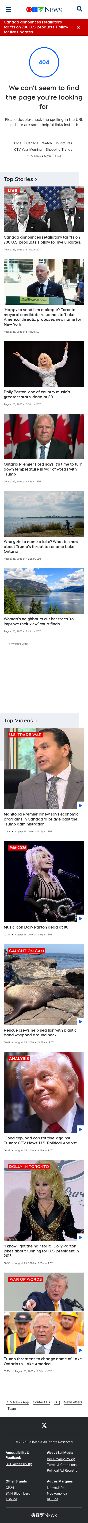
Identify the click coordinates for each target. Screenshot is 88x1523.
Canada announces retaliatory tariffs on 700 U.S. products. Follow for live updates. (42, 240)
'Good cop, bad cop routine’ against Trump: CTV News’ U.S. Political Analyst (40, 1140)
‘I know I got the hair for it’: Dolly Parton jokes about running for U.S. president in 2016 (41, 1251)
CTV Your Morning (28, 149)
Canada (32, 143)
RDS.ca (52, 1499)
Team (12, 1408)
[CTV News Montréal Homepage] (44, 9)
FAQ (57, 1402)
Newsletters (73, 1402)
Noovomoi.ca (57, 1493)
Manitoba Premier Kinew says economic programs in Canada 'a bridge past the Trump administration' (41, 819)
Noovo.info (55, 1488)
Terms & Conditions (62, 1465)
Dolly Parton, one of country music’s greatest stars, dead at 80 (37, 394)
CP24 (10, 1488)
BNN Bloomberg (18, 1493)
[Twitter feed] (44, 1425)
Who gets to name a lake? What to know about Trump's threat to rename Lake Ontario (41, 546)
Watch (47, 143)
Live (58, 156)
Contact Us (41, 1402)
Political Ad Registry (62, 1470)
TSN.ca (11, 1499)
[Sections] (8, 9)
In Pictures (64, 143)
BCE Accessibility (19, 1464)
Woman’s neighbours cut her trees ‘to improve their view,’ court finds (39, 621)
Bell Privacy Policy (61, 1459)
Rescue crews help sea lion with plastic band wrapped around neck (40, 1033)
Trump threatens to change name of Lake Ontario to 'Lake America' (43, 1361)
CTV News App (17, 1402)
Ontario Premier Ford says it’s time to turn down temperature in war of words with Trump (43, 469)
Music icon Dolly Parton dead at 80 (36, 927)
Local (18, 143)
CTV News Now (39, 156)
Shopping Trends (59, 149)
